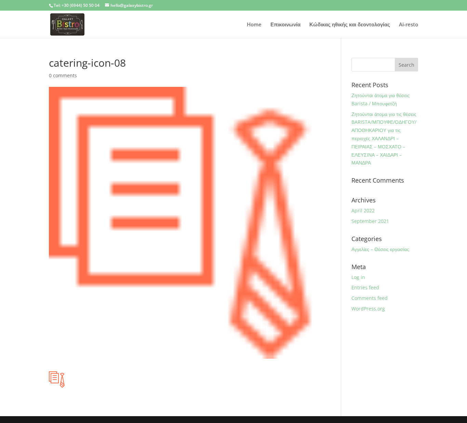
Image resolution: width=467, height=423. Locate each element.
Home (254, 25)
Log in (358, 277)
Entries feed (365, 287)
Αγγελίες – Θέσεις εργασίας (380, 249)
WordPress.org (368, 308)
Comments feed (369, 298)
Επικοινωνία (285, 25)
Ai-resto (408, 25)
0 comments (63, 75)
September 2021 (370, 221)
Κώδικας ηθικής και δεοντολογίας (349, 25)
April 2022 (363, 210)
